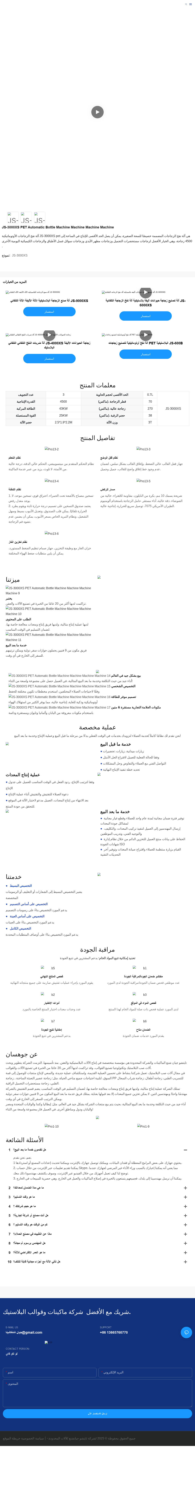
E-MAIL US (12, 1327)
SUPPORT (106, 1327)
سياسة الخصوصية (32, 1438)
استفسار (49, 311)
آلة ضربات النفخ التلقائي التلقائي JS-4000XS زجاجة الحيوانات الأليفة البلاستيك (49, 345)
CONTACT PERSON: (18, 1348)
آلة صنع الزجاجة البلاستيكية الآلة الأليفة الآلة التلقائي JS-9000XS (49, 301)
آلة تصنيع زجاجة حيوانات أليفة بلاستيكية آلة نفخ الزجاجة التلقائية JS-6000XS (145, 303)
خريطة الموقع (11, 1438)
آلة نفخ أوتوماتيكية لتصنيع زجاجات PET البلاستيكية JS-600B (146, 343)
